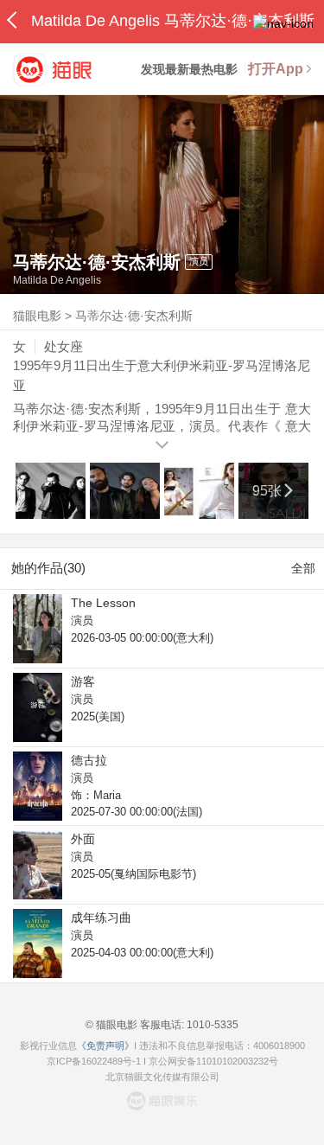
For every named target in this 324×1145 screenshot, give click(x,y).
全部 (303, 568)
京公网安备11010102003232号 (213, 1061)
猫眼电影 (37, 316)
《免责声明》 (105, 1045)
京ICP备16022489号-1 (94, 1061)
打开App (275, 68)
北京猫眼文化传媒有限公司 (162, 1076)
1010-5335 (211, 1025)
